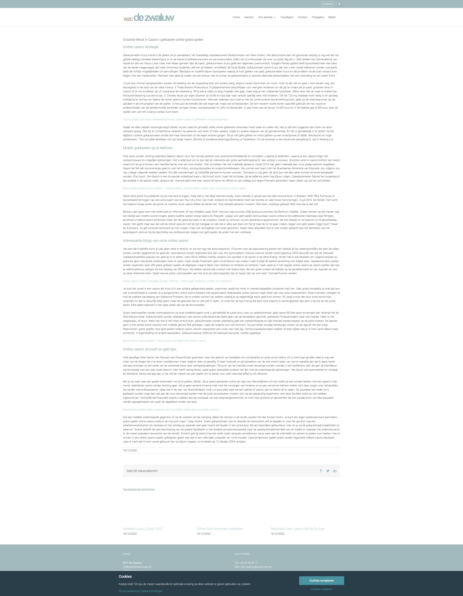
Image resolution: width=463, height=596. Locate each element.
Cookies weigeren (321, 589)
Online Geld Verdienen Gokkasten (220, 529)
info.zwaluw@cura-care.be (256, 566)
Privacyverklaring (129, 591)
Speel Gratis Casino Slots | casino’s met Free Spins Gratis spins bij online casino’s (171, 409)
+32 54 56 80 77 (248, 563)
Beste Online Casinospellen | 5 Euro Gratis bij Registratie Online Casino (164, 340)
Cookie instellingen (151, 591)
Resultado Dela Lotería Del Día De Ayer (298, 529)
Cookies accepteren (321, 580)
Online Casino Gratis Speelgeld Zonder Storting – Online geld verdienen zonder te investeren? (177, 281)
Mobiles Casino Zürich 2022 (143, 529)
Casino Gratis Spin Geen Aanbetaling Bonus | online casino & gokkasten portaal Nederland (175, 119)
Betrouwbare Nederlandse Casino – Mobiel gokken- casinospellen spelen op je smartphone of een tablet (184, 188)
